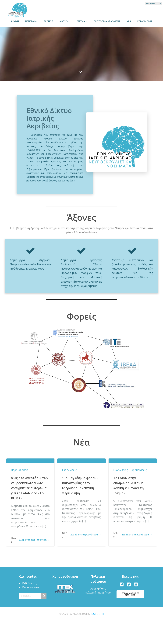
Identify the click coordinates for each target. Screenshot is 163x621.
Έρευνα (81, 21)
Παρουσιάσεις (19, 470)
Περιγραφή (31, 21)
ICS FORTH (97, 614)
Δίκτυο (63, 21)
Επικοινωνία (144, 21)
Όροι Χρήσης (98, 588)
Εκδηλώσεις (69, 470)
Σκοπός (48, 21)
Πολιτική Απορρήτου (98, 592)
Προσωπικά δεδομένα (107, 21)
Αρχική (15, 21)
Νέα (129, 21)
